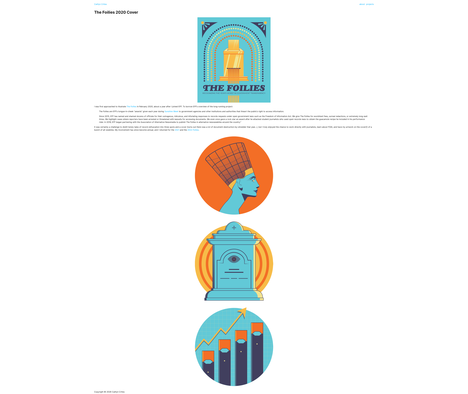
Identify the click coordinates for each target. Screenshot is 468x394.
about (362, 4)
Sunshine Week (171, 111)
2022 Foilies (193, 130)
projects (370, 4)
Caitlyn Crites (100, 4)
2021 (177, 130)
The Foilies (131, 106)
